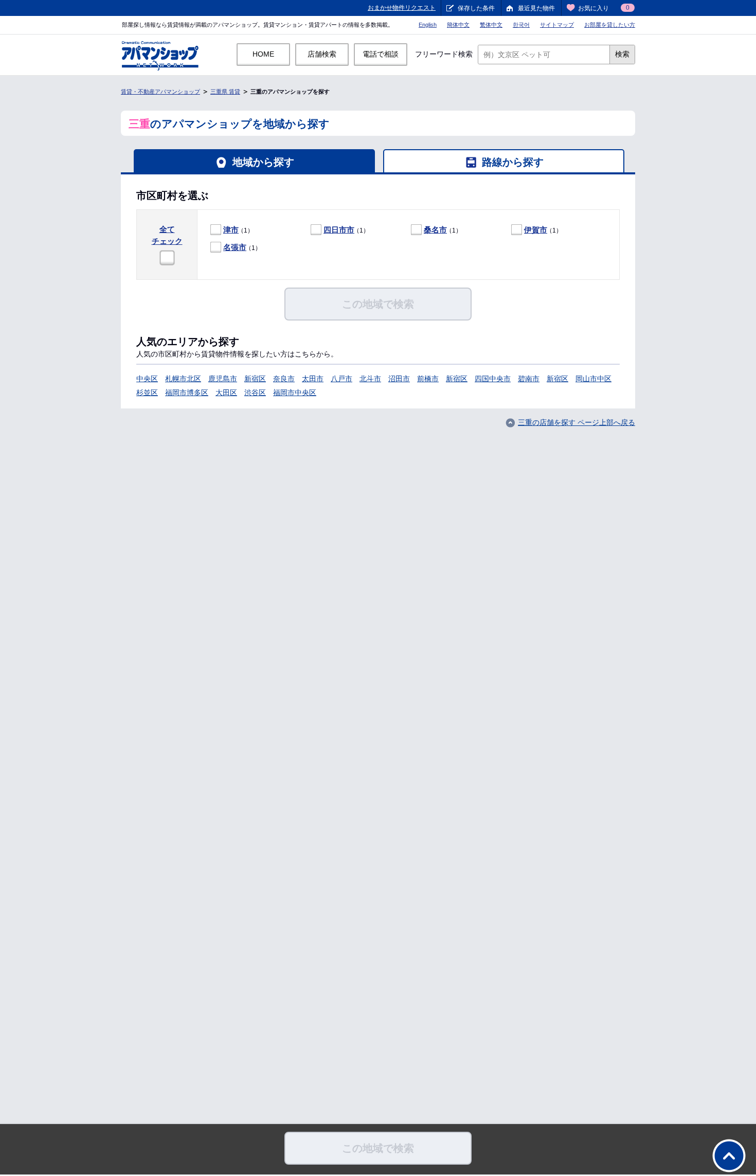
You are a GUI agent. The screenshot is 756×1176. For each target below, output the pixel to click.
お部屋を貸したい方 (609, 25)
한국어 (521, 25)
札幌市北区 (183, 379)
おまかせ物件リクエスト (402, 7)
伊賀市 (535, 229)
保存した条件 (476, 8)
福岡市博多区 (186, 392)
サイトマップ (557, 25)
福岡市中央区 (294, 392)
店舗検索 (322, 54)
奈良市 (284, 379)
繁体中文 (491, 25)
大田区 (226, 392)
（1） (238, 229)
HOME (263, 54)
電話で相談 (381, 54)
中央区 (147, 379)
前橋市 (428, 379)
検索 (622, 54)
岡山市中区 (593, 379)
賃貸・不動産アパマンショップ (160, 91)
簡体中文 (458, 25)
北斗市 (370, 379)
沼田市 (399, 379)
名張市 (234, 247)
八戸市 (341, 379)
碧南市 (528, 379)
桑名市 (435, 229)
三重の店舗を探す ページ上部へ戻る (576, 422)
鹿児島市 (222, 379)
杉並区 (147, 392)
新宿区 (255, 379)
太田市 (312, 379)
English (428, 25)
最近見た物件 (536, 8)
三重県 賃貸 (225, 91)
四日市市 (338, 229)
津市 (231, 229)
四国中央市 (493, 379)
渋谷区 (255, 392)
